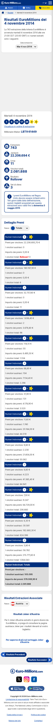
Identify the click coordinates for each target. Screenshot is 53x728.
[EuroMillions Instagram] (26, 680)
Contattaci (38, 721)
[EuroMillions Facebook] (34, 680)
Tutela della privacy (15, 715)
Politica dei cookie (38, 715)
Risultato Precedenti (15, 654)
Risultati (10, 8)
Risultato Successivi (37, 660)
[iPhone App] (17, 689)
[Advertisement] (26, 81)
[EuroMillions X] (19, 680)
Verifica (28, 8)
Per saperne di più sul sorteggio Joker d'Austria (24, 641)
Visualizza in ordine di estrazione (19, 126)
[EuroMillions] (11, 3)
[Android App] (36, 689)
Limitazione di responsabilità (17, 699)
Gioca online (46, 8)
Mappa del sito (15, 721)
